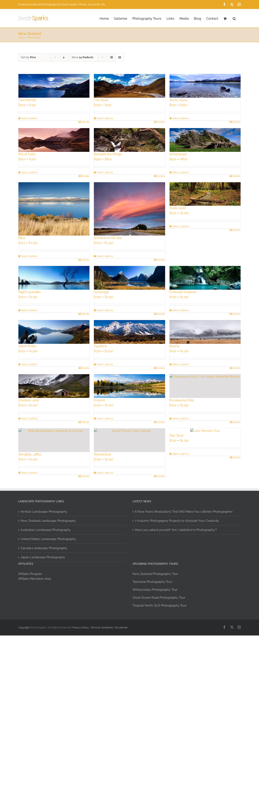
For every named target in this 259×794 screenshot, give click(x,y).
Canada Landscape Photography (44, 548)
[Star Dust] (205, 430)
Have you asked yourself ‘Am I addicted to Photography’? (176, 530)
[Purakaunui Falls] (205, 386)
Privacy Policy (80, 627)
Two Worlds (27, 100)
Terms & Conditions (102, 627)
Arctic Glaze (178, 100)
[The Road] (129, 86)
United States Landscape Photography (48, 539)
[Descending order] (64, 57)
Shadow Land (28, 400)
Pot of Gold (26, 154)
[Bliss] (53, 209)
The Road (101, 100)
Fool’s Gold (178, 208)
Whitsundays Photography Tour (155, 589)
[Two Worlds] (53, 86)
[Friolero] (129, 386)
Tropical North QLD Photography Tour (160, 605)
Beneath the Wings (108, 154)
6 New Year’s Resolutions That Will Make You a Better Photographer (183, 511)
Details (85, 122)
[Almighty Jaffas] (53, 440)
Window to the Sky (108, 238)
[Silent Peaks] (53, 332)
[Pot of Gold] (53, 140)
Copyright (24, 627)
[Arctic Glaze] (205, 86)
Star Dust (176, 435)
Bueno (174, 346)
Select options (29, 118)
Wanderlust (102, 454)
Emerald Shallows (183, 292)
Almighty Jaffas (29, 454)
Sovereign (101, 292)
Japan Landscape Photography (43, 557)
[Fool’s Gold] (205, 194)
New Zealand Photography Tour (155, 574)
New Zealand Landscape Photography (48, 521)
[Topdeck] (129, 332)
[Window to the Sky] (129, 209)
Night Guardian (29, 292)
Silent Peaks (27, 346)
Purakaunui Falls (182, 400)
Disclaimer (121, 627)
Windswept (178, 154)
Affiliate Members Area (34, 579)
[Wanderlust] (129, 440)
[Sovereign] (129, 278)
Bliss (21, 238)
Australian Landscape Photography (46, 530)
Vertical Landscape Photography (44, 511)
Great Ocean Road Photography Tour (159, 597)
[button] (234, 18)
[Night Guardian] (53, 278)
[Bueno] (205, 332)
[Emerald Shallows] (205, 278)
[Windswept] (205, 140)
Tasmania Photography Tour (152, 582)
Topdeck (100, 346)
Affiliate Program (30, 574)
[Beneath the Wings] (129, 140)
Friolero (99, 400)
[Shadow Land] (53, 386)
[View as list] (120, 57)
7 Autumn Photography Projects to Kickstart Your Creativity (177, 521)
